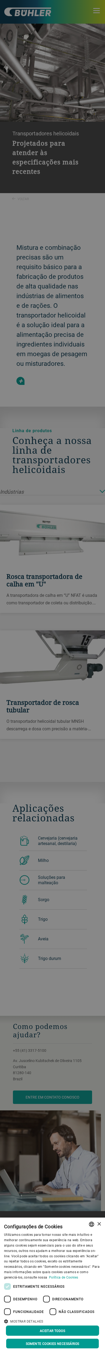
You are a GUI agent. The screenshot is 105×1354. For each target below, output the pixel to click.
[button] (52, 1320)
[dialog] (52, 1286)
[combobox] (91, 1224)
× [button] (99, 1224)
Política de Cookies (63, 1277)
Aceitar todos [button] (52, 1330)
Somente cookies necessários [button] (52, 1343)
